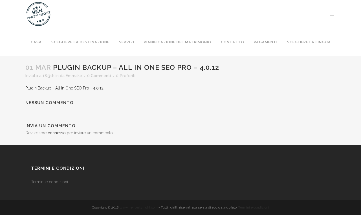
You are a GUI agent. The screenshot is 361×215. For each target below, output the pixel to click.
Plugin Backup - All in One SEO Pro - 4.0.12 (64, 88)
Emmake (74, 75)
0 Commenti (99, 75)
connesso (57, 133)
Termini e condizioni (50, 182)
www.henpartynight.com (139, 207)
